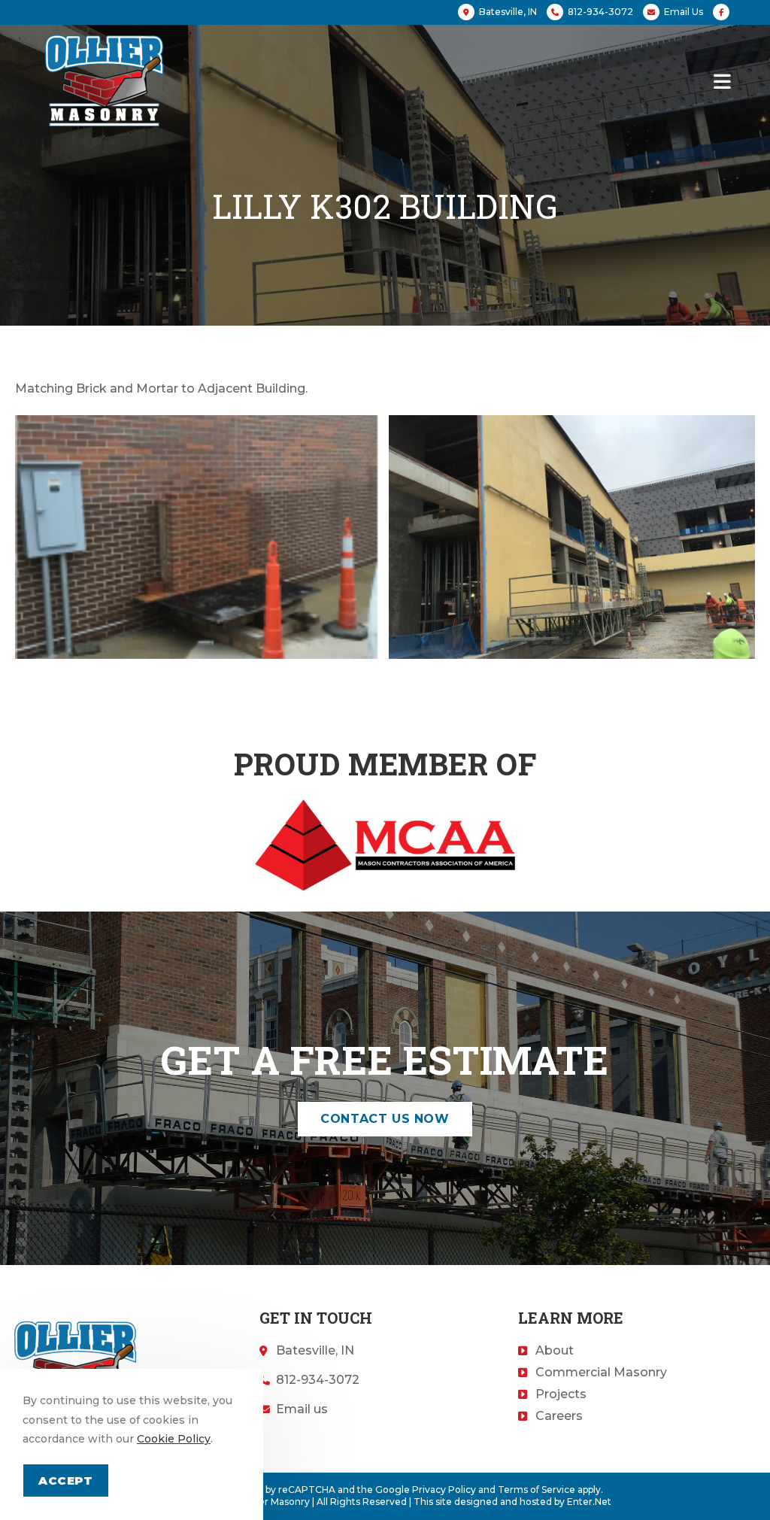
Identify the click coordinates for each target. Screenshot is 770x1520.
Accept (65, 1480)
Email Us (683, 11)
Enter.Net (589, 1501)
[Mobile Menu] (723, 80)
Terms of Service (536, 1489)
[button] (384, 1119)
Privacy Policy (444, 1489)
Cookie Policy (174, 1439)
